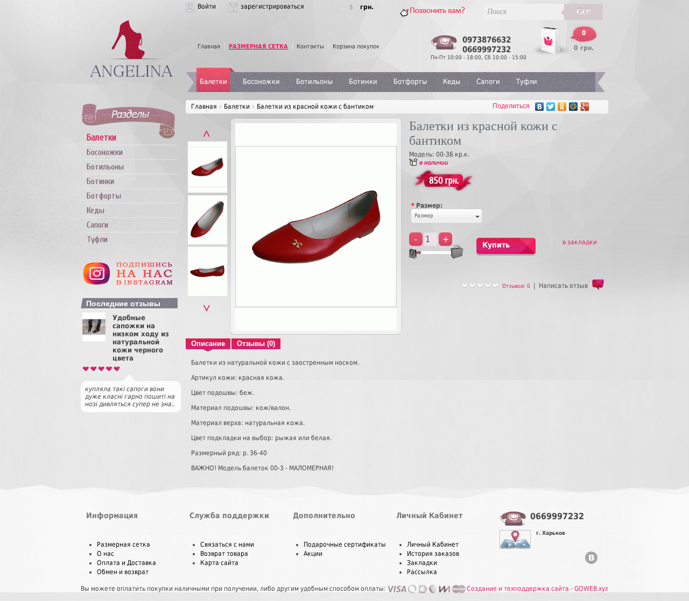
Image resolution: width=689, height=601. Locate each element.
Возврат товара (224, 553)
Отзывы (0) (256, 344)
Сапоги (97, 225)
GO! (583, 12)
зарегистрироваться (272, 6)
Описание (208, 344)
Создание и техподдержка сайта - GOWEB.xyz (537, 588)
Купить (496, 245)
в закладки (580, 242)
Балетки (213, 81)
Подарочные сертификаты (345, 544)
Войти (207, 6)
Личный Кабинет (433, 544)
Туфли (97, 239)
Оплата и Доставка (126, 563)
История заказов (433, 553)
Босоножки (105, 152)
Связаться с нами (227, 544)
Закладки (422, 563)
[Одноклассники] (562, 107)
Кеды (95, 210)
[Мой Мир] (573, 107)
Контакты (310, 46)
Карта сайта (219, 563)
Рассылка (422, 572)
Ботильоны (105, 167)
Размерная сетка (123, 544)
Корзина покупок (356, 46)
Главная (209, 46)
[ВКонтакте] (539, 107)
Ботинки (100, 181)
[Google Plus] (584, 107)
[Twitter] (551, 107)
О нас (105, 553)
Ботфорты (104, 196)
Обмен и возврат (123, 572)
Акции (313, 553)
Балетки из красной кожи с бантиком (315, 106)
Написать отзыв (563, 285)
